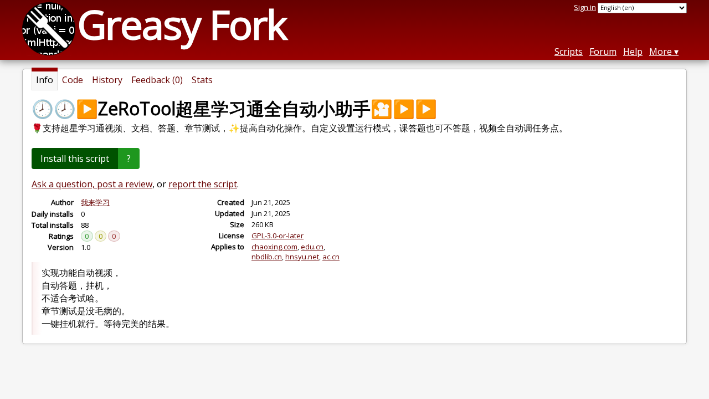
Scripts (568, 51)
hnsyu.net (302, 257)
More (660, 51)
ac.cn (331, 257)
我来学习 (95, 202)
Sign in (585, 7)
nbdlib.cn (266, 257)
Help (633, 51)
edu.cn (312, 247)
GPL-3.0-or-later (277, 236)
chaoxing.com (274, 247)
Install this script (74, 158)
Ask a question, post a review (92, 184)
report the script (202, 184)
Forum (602, 51)
